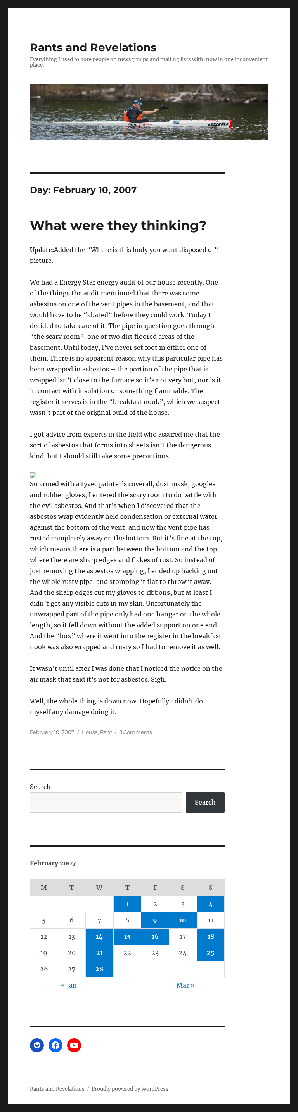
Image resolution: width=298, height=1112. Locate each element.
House (89, 732)
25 (211, 953)
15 (127, 936)
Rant (106, 732)
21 (99, 953)
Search (40, 787)
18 (211, 936)
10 (182, 920)
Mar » (186, 985)
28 (99, 969)
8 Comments (135, 732)
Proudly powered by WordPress (130, 1089)
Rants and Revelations (93, 47)
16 (155, 936)
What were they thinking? (118, 225)
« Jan (69, 985)
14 (99, 936)
